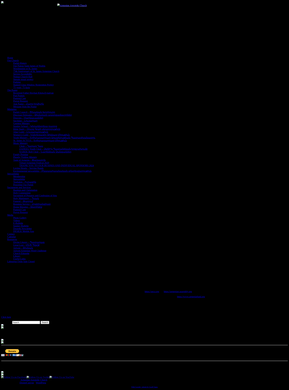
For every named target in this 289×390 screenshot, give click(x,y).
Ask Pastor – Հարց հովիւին (28, 104)
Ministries (12, 109)
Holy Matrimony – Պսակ (26, 198)
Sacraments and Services (19, 187)
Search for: (6, 322)
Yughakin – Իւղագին (24, 182)
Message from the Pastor (25, 106)
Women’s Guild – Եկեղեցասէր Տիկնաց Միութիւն (41, 135)
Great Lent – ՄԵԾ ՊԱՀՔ (26, 245)
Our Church (13, 60)
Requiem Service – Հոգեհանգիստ (32, 204)
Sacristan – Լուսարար (25, 120)
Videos (16, 220)
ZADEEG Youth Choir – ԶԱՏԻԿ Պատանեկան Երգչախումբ (53, 149)
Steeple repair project (23, 79)
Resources (12, 239)
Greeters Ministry (21, 123)
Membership (19, 176)
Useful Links (19, 258)
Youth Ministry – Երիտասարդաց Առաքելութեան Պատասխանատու (54, 137)
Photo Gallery (19, 217)
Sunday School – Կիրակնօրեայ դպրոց (35, 126)
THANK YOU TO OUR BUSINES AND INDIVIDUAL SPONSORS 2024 (56, 165)
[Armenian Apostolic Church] (72, 5)
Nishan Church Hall (22, 76)
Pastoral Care (19, 98)
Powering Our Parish (23, 184)
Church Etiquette (21, 253)
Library (16, 256)
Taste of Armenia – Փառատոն (29, 160)
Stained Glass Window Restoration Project (33, 85)
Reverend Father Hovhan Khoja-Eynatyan (33, 93)
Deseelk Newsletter (22, 228)
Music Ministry (20, 143)
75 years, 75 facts (21, 87)
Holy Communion (22, 193)
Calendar (11, 236)
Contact (11, 234)
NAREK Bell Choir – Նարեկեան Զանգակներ (45, 152)
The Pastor (12, 90)
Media (10, 215)
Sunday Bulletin (21, 226)
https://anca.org (152, 291)
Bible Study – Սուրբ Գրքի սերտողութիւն (36, 129)
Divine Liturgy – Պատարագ (29, 242)
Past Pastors (19, 95)
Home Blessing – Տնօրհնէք (27, 207)
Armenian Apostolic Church (33, 380)
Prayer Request (20, 101)
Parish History (20, 63)
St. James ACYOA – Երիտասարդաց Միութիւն (40, 140)
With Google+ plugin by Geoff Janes (144, 387)
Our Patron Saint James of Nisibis (29, 66)
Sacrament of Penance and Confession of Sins (35, 195)
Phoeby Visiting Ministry (25, 157)
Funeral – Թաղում (23, 201)
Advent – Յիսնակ (23, 248)
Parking (17, 82)
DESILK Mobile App (23, 231)
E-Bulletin (18, 223)
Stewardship (13, 173)
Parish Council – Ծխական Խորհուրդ (34, 112)
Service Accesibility (22, 74)
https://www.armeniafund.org (191, 296)
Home (10, 57)
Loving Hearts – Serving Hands (28, 168)
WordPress (41, 382)
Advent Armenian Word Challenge (29, 250)
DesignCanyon (27, 382)
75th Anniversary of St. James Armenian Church (36, 71)
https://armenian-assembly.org (178, 291)
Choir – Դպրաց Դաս (31, 146)
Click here (6, 317)
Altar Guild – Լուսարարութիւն (30, 132)
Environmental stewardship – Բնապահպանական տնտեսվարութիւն (52, 171)
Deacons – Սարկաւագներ (28, 118)
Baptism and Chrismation (25, 190)
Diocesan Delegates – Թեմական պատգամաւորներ (42, 115)
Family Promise (20, 154)
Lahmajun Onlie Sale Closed (21, 261)
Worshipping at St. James (25, 68)
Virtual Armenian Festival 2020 (34, 162)
